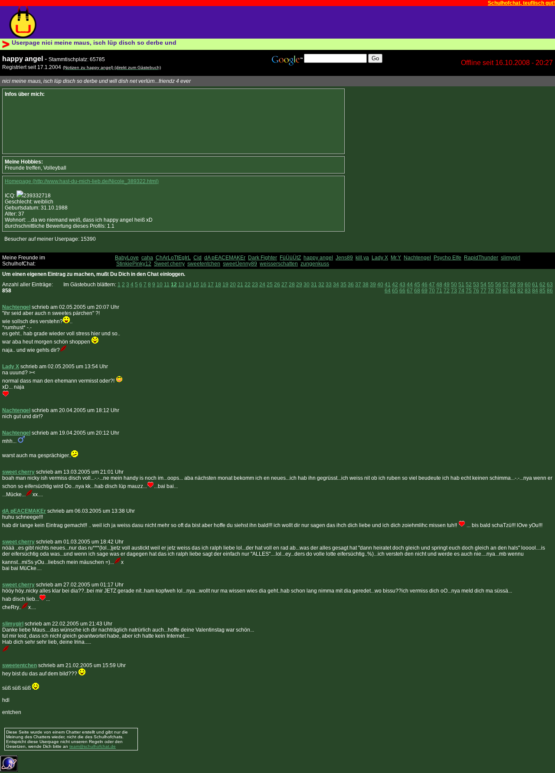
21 (240, 285)
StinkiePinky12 (133, 264)
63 (550, 285)
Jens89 (344, 258)
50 (454, 285)
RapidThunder (481, 258)
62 (542, 285)
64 (388, 291)
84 (535, 291)
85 (542, 291)
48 (439, 285)
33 (329, 285)
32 (321, 285)
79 (498, 291)
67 (410, 291)
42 (395, 285)
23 (255, 285)
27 (284, 285)
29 (299, 285)
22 (248, 285)
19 (225, 285)
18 (218, 285)
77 (483, 291)
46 (424, 285)
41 (388, 285)
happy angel (318, 258)
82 (520, 291)
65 (395, 291)
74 (461, 291)
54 (483, 285)
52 (469, 285)
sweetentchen (203, 264)
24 (262, 285)
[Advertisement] (203, 23)
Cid (197, 258)
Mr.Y (396, 258)
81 (513, 291)
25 (270, 285)
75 (469, 291)
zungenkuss (314, 264)
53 (476, 285)
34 (336, 285)
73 (454, 291)
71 (439, 291)
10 (160, 285)
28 (292, 285)
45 (417, 285)
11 (167, 285)
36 (351, 285)
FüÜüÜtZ (290, 258)
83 (528, 291)
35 (343, 285)
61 (535, 285)
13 (181, 285)
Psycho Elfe (447, 258)
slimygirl (510, 258)
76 (476, 291)
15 (196, 285)
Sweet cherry (169, 264)
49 (447, 285)
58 (513, 285)
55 (491, 285)
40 (380, 285)
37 (358, 285)
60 (528, 285)
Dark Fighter (262, 258)
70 (432, 291)
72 (447, 291)
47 (432, 285)
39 (373, 285)
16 (203, 285)
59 (520, 285)
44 (410, 285)
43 (402, 285)
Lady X (380, 258)
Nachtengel (417, 258)
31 (314, 285)
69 (424, 291)
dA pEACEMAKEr (224, 258)
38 (365, 285)
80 (506, 291)
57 (506, 285)
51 (461, 285)
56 (498, 285)
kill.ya (362, 258)
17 (211, 285)
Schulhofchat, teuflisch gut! (521, 3)
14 (189, 285)
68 (417, 291)
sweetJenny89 (240, 264)
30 (307, 285)
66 (402, 291)
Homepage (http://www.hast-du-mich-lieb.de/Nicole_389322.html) (82, 181)
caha (147, 258)
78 (491, 291)
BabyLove (127, 258)
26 (277, 285)
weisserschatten (279, 264)
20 (233, 285)
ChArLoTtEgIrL (173, 258)
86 (550, 291)
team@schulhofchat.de (92, 746)
